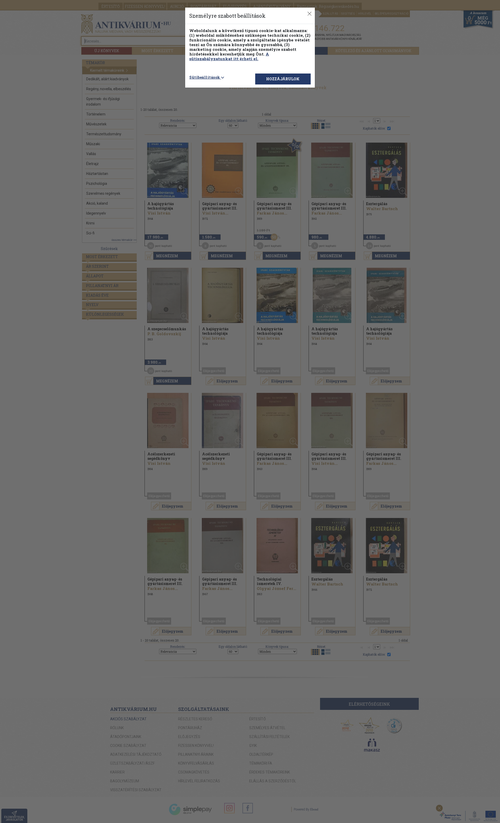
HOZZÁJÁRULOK (282, 78)
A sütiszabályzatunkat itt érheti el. (229, 56)
